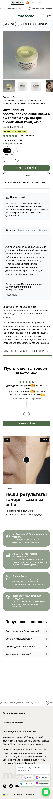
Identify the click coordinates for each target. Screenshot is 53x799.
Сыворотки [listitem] (43, 23)
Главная (6, 97)
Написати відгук (26, 423)
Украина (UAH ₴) (13, 794)
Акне (15, 97)
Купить (26, 175)
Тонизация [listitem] (25, 23)
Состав (43, 230)
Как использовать (27, 230)
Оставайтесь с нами (14, 713)
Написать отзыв (27, 136)
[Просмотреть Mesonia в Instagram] (5, 786)
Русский (29, 794)
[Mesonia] (26, 16)
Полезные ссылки (13, 722)
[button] (43, 16)
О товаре (11, 230)
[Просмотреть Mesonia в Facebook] (11, 786)
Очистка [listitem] (9, 23)
